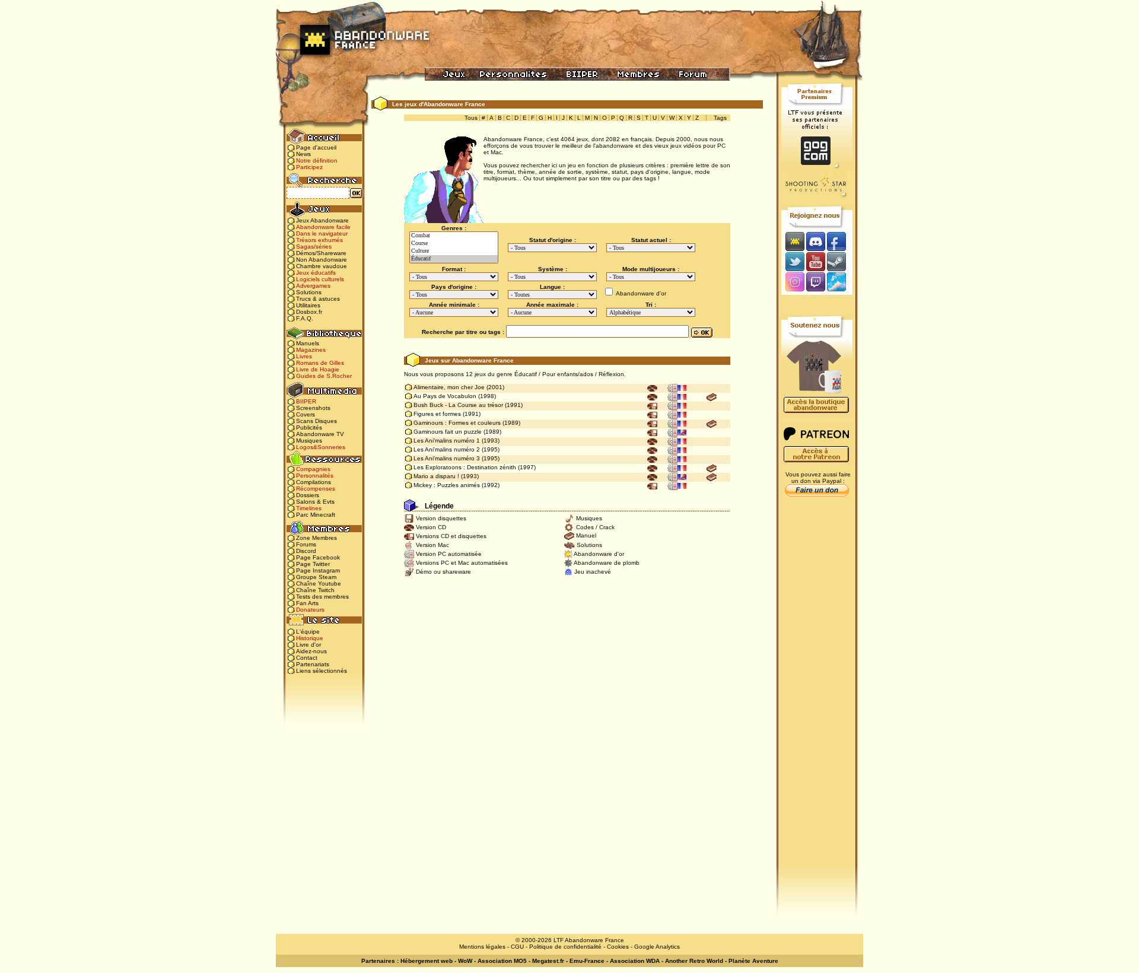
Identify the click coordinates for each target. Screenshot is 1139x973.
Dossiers (307, 495)
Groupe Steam (316, 577)
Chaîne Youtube (318, 583)
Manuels (307, 343)
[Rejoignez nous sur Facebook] (840, 241)
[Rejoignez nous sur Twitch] (815, 282)
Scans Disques (316, 421)
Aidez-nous (311, 651)
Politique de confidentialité (565, 946)
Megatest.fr (548, 961)
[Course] (454, 243)
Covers (305, 414)
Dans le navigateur (322, 233)
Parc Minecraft (315, 514)
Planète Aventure (753, 961)
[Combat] (454, 236)
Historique (309, 638)
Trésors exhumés (319, 240)
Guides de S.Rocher (324, 376)
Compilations (313, 482)
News (303, 154)
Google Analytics (657, 946)
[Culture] (454, 251)
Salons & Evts (315, 501)
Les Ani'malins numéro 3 (446, 458)
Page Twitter (313, 564)
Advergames (313, 285)
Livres (304, 356)
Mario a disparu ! (436, 476)
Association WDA (635, 961)
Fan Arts (307, 603)
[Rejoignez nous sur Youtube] (815, 261)
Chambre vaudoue (321, 266)
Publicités (309, 427)
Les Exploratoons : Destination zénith (464, 467)
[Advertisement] (816, 689)
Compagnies (313, 469)
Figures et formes (437, 414)
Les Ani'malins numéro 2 (446, 449)
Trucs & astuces (318, 298)
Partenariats (312, 664)
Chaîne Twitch (315, 590)
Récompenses (315, 488)
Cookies (618, 946)
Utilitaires (308, 305)
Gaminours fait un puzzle (447, 431)
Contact (306, 657)
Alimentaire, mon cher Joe (449, 387)
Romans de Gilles (320, 363)
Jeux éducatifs (316, 272)
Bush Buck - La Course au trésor (458, 405)
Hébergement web (426, 961)
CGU (517, 946)
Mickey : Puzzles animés (446, 485)
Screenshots (313, 408)
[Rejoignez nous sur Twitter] (793, 261)
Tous (471, 118)
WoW (465, 961)
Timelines (309, 508)
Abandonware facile (323, 227)
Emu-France (587, 961)
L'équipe (308, 631)
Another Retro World (694, 961)
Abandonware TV (320, 434)
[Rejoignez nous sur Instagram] (793, 282)
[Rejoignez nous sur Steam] (840, 261)
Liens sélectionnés (321, 670)
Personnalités (314, 475)
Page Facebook (318, 557)
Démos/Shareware (321, 253)
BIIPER (306, 401)
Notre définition (317, 160)
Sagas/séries (314, 246)
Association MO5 (502, 961)
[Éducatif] (454, 259)
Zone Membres (316, 538)
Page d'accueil (316, 147)
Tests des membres (322, 596)
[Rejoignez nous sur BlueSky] (840, 282)
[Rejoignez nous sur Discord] (815, 241)
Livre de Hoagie (317, 369)
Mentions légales (482, 946)
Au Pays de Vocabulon (444, 396)
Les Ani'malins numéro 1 (446, 440)
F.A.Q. (304, 318)
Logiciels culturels (320, 279)
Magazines (311, 349)
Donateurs (310, 609)
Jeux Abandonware (322, 220)
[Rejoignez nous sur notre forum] (793, 241)
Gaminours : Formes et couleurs (457, 422)
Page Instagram (318, 570)
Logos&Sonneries (320, 447)
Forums (306, 544)
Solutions (309, 292)
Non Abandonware (321, 259)
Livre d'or (308, 644)
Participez (309, 167)
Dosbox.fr (309, 312)
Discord (306, 551)
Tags (720, 118)
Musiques (309, 440)
